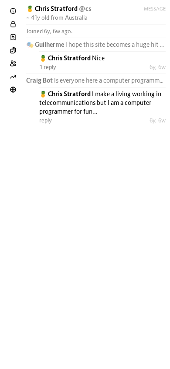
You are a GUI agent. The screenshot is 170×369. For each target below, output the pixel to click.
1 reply (47, 66)
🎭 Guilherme (45, 44)
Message (155, 9)
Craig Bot (40, 80)
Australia (76, 17)
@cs (85, 8)
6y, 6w (158, 66)
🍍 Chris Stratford (52, 8)
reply (45, 120)
